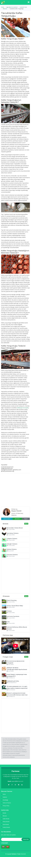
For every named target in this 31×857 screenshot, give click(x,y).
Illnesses (5, 8)
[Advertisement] (15, 489)
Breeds (4, 813)
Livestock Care (23, 7)
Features (5, 797)
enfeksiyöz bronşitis (22, 408)
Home (2, 7)
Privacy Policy (6, 805)
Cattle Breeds (6, 818)
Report (26, 519)
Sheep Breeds (6, 821)
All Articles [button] (17, 519)
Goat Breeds (6, 824)
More (26, 523)
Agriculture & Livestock (12, 7)
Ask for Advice (6, 519)
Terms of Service (7, 802)
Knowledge (5, 800)
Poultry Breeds (6, 827)
